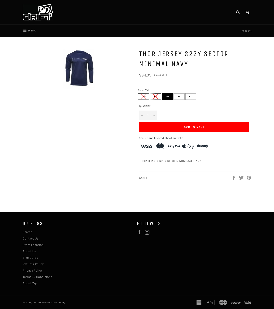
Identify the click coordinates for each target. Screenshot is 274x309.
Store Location (33, 245)
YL (179, 96)
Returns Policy (33, 264)
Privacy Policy (32, 270)
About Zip (30, 283)
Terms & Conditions (37, 277)
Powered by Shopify (53, 302)
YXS (143, 96)
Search (27, 232)
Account (246, 30)
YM (167, 96)
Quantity (144, 106)
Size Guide (30, 258)
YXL (191, 96)
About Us (29, 251)
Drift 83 (37, 302)
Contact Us (30, 238)
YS (155, 96)
